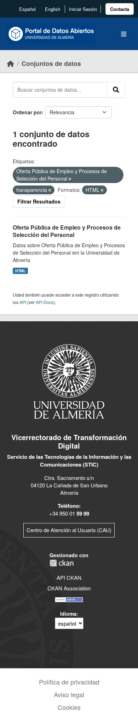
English (52, 9)
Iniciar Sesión (83, 9)
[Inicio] (10, 63)
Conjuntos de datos (51, 63)
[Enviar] (116, 89)
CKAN (62, 563)
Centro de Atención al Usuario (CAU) (69, 530)
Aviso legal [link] (69, 694)
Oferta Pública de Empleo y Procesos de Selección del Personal (67, 231)
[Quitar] (70, 179)
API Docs (44, 302)
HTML (20, 270)
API (22, 302)
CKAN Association (69, 588)
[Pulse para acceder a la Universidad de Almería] (69, 380)
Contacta (119, 9)
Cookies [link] (69, 707)
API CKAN (69, 577)
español (27, 9)
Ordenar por (27, 112)
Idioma (68, 613)
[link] (119, 9)
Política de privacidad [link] (69, 681)
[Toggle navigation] (123, 34)
